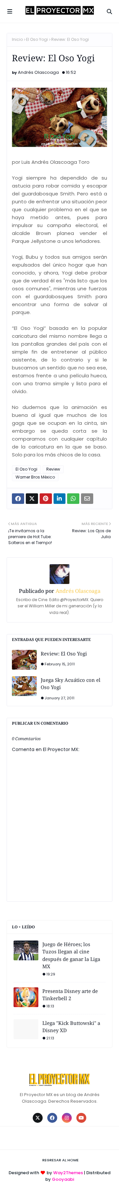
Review (53, 469)
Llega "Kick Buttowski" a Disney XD (71, 1027)
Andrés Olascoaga (38, 72)
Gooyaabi (63, 1179)
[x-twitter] (38, 1118)
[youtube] (81, 1118)
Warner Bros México (35, 477)
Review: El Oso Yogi (64, 653)
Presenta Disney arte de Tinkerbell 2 (70, 995)
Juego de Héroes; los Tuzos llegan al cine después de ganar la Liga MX (71, 955)
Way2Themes (68, 1173)
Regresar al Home (60, 1160)
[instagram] (67, 1118)
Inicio (17, 39)
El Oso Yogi (37, 39)
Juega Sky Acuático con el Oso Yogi (70, 684)
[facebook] (52, 1118)
